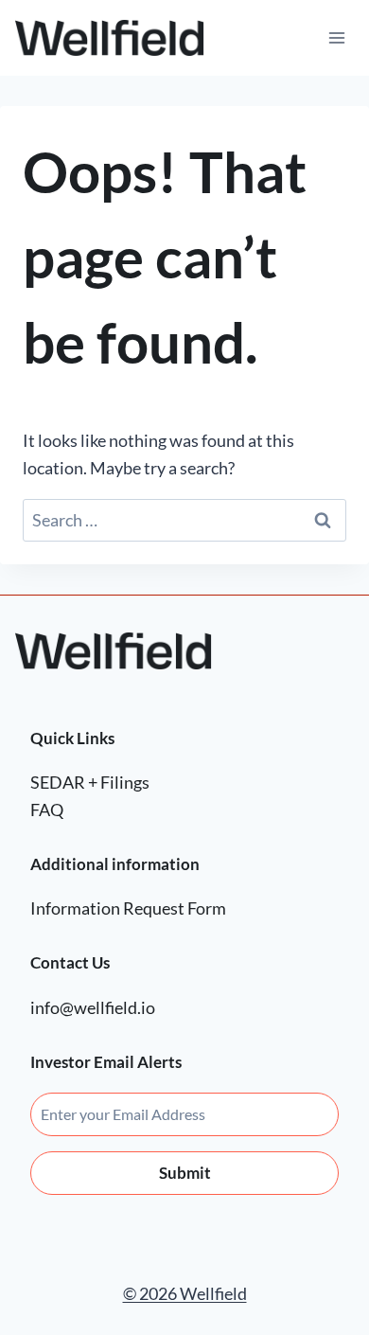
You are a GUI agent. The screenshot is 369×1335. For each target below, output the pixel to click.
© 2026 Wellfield (185, 1293)
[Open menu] (336, 37)
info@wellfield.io (92, 1007)
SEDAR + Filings (89, 782)
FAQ (46, 809)
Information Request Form (128, 908)
